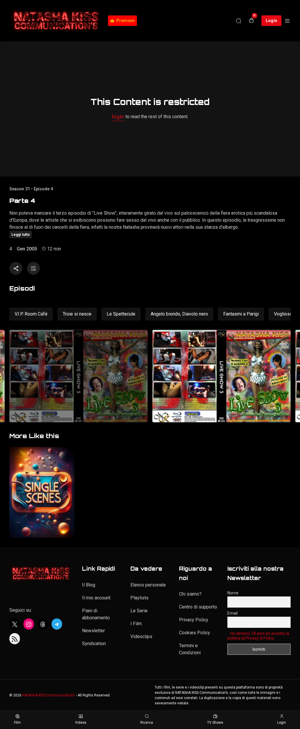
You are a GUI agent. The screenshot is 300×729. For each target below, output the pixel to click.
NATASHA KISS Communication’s (48, 695)
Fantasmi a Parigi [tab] (241, 314)
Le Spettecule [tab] (121, 314)
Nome (232, 593)
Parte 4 (22, 200)
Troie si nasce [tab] (77, 314)
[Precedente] (18, 376)
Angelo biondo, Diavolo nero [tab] (179, 314)
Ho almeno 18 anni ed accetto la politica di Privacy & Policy (258, 635)
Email (232, 613)
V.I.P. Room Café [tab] (31, 314)
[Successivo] (281, 376)
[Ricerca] (238, 20)
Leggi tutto (20, 235)
